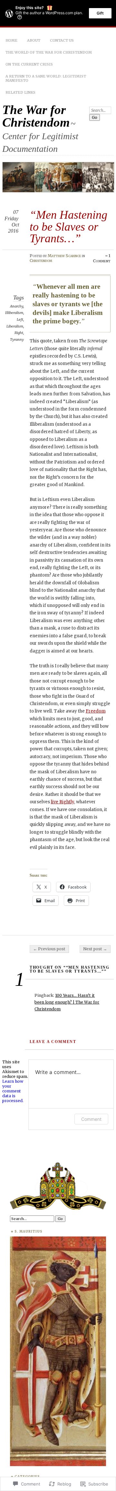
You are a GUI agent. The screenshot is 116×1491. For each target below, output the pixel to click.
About (33, 40)
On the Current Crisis (29, 64)
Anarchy (16, 306)
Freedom (96, 711)
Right (19, 332)
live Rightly (62, 802)
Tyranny (17, 339)
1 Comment (102, 258)
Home (11, 40)
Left (20, 319)
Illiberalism (14, 312)
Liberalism (14, 326)
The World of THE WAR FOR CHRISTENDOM (48, 52)
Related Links (20, 92)
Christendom (41, 260)
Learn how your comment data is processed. (13, 1091)
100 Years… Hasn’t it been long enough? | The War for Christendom (66, 1002)
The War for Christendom (36, 116)
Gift (100, 13)
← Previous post (49, 948)
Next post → (95, 948)
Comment (91, 1119)
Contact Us (62, 40)
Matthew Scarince (64, 255)
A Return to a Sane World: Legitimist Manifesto (45, 78)
